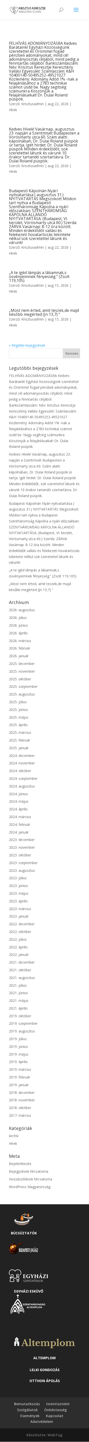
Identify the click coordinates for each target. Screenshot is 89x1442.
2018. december (22, 1092)
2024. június (18, 793)
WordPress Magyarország (29, 1186)
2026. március (20, 640)
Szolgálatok (27, 1409)
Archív (14, 1135)
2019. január (19, 1084)
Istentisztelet (58, 1403)
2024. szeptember (23, 778)
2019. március (20, 1069)
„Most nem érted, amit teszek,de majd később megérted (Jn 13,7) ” (44, 312)
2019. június (18, 1046)
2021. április (18, 1008)
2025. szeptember (23, 686)
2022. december (22, 924)
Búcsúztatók (24, 1233)
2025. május (18, 717)
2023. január (19, 916)
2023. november (22, 847)
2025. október (20, 679)
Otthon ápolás (44, 1380)
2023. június (18, 885)
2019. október (20, 1016)
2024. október (20, 770)
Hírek (13, 109)
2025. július (18, 701)
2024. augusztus (22, 786)
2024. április (18, 809)
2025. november (22, 671)
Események (30, 1415)
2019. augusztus (22, 1031)
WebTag (55, 1435)
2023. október (20, 855)
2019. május (18, 1054)
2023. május (18, 893)
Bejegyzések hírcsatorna (28, 1171)
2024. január (19, 832)
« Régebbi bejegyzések (27, 345)
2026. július (18, 617)
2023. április (18, 901)
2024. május (18, 801)
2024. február (19, 824)
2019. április (18, 1061)
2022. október (20, 931)
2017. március (20, 1115)
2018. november (22, 1100)
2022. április (18, 947)
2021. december (22, 962)
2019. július (18, 1038)
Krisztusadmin (32, 103)
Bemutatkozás (27, 1403)
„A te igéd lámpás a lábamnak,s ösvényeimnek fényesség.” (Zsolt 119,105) (39, 276)
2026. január (19, 655)
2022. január (19, 954)
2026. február (19, 648)
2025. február (19, 740)
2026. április (18, 633)
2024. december (22, 755)
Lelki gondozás (45, 1369)
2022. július (18, 939)
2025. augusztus (22, 694)
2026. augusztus (22, 609)
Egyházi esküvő (28, 1291)
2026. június (18, 625)
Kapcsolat (54, 1415)
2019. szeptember (23, 1023)
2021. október (20, 970)
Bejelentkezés (20, 1163)
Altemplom (44, 1357)
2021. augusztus (22, 977)
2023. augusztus (22, 870)
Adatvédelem (41, 1421)
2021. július (18, 985)
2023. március (20, 908)
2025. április (18, 724)
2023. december (22, 839)
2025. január (19, 747)
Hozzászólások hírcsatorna (30, 1179)
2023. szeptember (23, 862)
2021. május (18, 1000)
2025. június (18, 709)
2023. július (18, 878)
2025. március (20, 732)
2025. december (22, 663)
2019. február (19, 1077)
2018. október (20, 1107)
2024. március (20, 816)
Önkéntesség (55, 1409)
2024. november (22, 763)
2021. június (18, 992)
